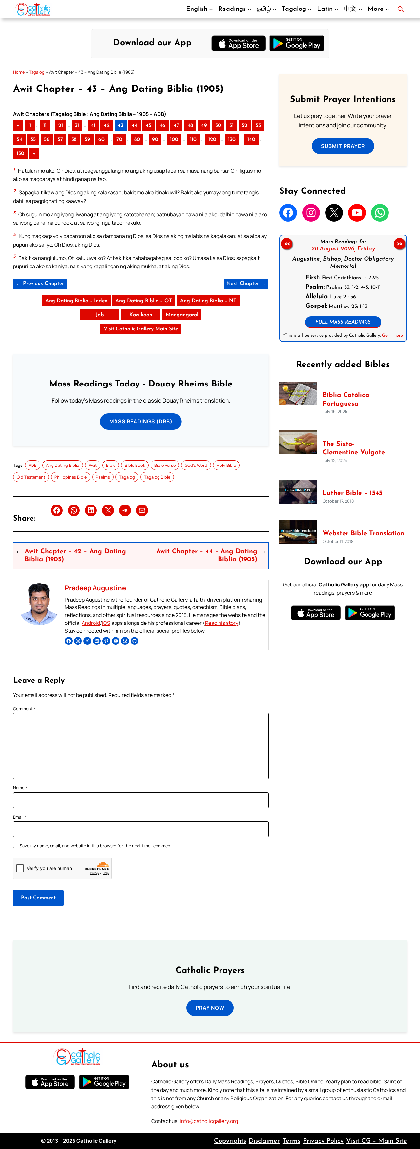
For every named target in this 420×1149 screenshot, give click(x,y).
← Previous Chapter (40, 283)
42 (107, 125)
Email (19, 817)
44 (134, 125)
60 (101, 139)
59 (87, 139)
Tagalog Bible (157, 477)
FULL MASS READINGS (343, 322)
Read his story (221, 622)
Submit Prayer (343, 145)
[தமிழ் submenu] (275, 9)
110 (193, 139)
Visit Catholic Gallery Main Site (141, 329)
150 (20, 153)
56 (47, 139)
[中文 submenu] (360, 9)
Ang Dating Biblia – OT (144, 301)
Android (91, 622)
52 (244, 125)
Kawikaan (140, 315)
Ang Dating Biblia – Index (76, 301)
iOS (106, 622)
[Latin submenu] (336, 9)
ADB (33, 465)
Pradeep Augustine (95, 588)
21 (60, 125)
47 (176, 125)
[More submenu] (387, 9)
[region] (343, 288)
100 (174, 139)
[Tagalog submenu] (310, 9)
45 (148, 125)
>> (399, 244)
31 (77, 125)
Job (100, 315)
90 (155, 139)
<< (286, 244)
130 (232, 139)
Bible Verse (165, 465)
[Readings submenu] (249, 9)
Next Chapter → (246, 283)
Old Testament (31, 477)
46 (162, 125)
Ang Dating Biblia (62, 465)
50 (218, 125)
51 (231, 125)
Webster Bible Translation (363, 533)
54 (19, 139)
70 (119, 139)
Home (19, 72)
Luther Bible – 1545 (352, 493)
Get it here (392, 335)
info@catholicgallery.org (209, 1121)
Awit (93, 465)
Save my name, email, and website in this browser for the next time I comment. (96, 846)
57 (60, 139)
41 (93, 125)
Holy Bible (226, 465)
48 (190, 125)
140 (251, 139)
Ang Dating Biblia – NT (208, 301)
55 (33, 139)
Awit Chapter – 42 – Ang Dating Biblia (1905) (75, 555)
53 (258, 125)
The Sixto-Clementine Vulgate (354, 448)
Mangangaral (182, 315)
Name (20, 788)
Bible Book (135, 465)
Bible (111, 465)
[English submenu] (211, 9)
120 (212, 139)
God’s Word (196, 465)
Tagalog (37, 72)
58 (73, 139)
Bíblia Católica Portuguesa (346, 399)
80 (137, 139)
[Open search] (400, 9)
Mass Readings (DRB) (141, 421)
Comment (24, 709)
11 (45, 125)
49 (204, 125)
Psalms (103, 477)
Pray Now (210, 1007)
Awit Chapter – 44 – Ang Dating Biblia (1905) (206, 555)
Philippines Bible (70, 477)
